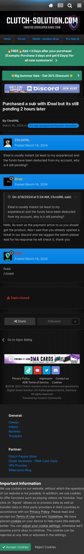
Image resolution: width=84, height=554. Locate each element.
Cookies (57, 382)
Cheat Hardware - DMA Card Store (33, 461)
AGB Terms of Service (35, 382)
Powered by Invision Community (42, 398)
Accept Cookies (16, 547)
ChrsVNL (57, 197)
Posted (31, 145)
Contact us (62, 378)
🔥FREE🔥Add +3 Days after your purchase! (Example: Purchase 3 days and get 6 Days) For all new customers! (39, 55)
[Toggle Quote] (10, 196)
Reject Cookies (45, 547)
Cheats (14, 422)
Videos (13, 427)
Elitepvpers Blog (20, 470)
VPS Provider (18, 465)
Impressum (45, 378)
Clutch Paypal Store (23, 456)
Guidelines (55, 516)
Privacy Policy (21, 378)
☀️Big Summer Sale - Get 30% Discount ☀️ (42, 75)
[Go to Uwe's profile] (7, 256)
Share (21, 321)
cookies (16, 521)
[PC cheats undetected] (42, 88)
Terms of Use (25, 516)
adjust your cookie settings (41, 526)
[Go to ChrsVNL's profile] (7, 142)
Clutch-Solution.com (34, 386)
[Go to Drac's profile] (7, 181)
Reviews (14, 431)
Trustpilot (15, 436)
